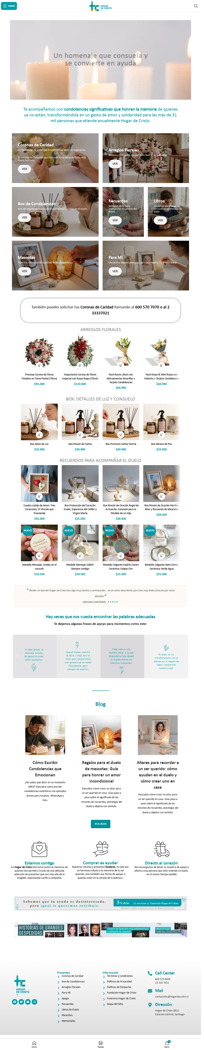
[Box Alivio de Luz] (39, 422)
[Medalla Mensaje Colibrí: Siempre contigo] (80, 543)
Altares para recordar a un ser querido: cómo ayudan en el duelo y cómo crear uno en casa (158, 775)
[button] (17, 656)
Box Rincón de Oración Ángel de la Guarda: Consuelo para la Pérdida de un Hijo (121, 509)
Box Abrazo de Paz (161, 444)
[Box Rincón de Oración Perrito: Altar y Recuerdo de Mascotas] (161, 483)
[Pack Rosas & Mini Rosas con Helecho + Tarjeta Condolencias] (161, 352)
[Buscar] (196, 6)
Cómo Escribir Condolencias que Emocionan (45, 769)
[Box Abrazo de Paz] (161, 422)
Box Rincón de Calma (80, 444)
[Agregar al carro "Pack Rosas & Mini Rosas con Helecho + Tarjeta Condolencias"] (161, 365)
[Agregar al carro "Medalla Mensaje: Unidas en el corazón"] (39, 555)
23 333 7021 (162, 982)
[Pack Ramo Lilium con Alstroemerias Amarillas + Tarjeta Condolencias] (121, 352)
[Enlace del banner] (55, 158)
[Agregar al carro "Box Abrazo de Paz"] (161, 434)
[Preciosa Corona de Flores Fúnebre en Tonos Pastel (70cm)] (39, 352)
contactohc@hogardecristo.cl (171, 996)
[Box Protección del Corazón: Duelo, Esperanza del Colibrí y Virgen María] (80, 483)
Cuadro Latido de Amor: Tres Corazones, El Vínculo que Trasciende (39, 509)
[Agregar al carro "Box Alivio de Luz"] (39, 434)
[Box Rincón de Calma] (80, 422)
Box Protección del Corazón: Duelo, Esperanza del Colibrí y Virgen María (80, 509)
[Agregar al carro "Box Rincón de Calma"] (80, 434)
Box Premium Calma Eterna (121, 444)
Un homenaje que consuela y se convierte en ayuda (100, 59)
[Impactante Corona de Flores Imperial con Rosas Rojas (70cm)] (80, 352)
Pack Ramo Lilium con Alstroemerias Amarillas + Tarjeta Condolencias (121, 378)
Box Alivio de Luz (39, 444)
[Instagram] (34, 1002)
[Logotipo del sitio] (100, 5)
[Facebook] (15, 1002)
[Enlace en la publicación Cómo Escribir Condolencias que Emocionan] (45, 735)
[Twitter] (21, 1002)
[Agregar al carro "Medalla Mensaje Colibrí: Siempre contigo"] (80, 555)
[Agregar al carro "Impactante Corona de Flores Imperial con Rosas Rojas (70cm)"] (80, 365)
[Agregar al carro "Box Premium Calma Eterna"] (120, 434)
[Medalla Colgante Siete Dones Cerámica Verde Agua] (161, 543)
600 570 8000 (162, 979)
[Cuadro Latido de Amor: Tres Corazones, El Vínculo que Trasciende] (39, 483)
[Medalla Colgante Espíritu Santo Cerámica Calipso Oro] (121, 543)
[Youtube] (28, 1002)
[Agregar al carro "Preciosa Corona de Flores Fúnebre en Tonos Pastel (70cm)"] (39, 365)
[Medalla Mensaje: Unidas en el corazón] (39, 543)
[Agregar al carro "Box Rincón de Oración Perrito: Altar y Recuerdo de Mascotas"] (161, 496)
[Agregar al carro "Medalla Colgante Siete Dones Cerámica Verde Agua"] (161, 555)
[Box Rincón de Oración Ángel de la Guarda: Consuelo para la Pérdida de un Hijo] (121, 483)
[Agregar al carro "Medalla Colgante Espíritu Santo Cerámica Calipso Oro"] (120, 555)
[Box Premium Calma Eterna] (121, 422)
